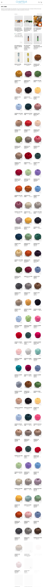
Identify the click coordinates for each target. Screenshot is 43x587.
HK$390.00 (19, 31)
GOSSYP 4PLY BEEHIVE (26, 571)
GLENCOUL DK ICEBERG (36, 473)
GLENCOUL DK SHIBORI (36, 522)
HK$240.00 (35, 31)
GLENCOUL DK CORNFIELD (36, 440)
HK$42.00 (35, 66)
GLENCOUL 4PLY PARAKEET (27, 244)
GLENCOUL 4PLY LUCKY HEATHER (18, 228)
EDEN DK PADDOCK (27, 64)
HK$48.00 (18, 65)
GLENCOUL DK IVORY (18, 488)
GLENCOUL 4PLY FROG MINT (27, 180)
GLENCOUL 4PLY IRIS (18, 211)
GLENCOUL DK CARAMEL (17, 440)
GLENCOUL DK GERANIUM (26, 473)
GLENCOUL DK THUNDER (26, 538)
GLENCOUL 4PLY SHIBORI (37, 277)
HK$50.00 (28, 556)
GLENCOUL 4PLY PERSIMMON (27, 260)
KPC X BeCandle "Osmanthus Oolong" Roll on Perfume (27, 47)
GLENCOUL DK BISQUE (19, 407)
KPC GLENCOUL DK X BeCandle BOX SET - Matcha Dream (28, 29)
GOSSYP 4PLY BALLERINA (17, 571)
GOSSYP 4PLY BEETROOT (36, 571)
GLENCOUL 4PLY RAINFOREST (18, 277)
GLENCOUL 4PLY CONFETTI (37, 147)
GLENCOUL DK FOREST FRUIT (36, 456)
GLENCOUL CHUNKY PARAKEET (37, 359)
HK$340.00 (26, 31)
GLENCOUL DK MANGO (17, 505)
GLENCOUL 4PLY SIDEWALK (18, 293)
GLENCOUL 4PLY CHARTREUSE (18, 147)
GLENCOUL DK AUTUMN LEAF (26, 392)
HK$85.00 (25, 311)
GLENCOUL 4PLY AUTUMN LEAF (37, 65)
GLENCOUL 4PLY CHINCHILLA (27, 147)
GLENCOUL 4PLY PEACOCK (37, 244)
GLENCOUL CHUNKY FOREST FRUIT (37, 343)
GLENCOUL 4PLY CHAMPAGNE (37, 130)
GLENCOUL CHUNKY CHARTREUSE (27, 326)
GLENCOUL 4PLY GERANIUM (37, 180)
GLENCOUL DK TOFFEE (38, 537)
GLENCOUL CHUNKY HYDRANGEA (18, 359)
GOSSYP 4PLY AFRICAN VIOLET (27, 555)
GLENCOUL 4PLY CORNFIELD (18, 163)
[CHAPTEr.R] (21, 2)
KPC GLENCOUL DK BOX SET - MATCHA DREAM (18, 46)
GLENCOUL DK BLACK (28, 407)
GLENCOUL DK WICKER (17, 555)
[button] (39, 2)
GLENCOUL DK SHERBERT (26, 522)
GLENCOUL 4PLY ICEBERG (37, 196)
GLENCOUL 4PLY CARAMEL (18, 130)
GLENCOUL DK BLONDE (36, 408)
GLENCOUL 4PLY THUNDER (27, 293)
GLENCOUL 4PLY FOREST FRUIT (18, 180)
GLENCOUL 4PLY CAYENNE (27, 130)
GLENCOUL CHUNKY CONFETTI (37, 326)
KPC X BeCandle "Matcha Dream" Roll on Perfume (38, 46)
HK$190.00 (16, 48)
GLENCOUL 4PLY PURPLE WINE (37, 260)
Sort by (16, 14)
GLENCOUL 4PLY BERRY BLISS (27, 81)
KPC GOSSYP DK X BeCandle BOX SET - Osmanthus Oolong (18, 29)
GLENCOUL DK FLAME (19, 455)
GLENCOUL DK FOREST (26, 456)
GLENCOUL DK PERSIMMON (17, 522)
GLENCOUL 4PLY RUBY (28, 276)
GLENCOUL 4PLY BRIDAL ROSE (37, 114)
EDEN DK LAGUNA (18, 64)
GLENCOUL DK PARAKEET (36, 505)
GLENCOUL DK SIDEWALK (17, 538)
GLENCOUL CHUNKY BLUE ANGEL (18, 326)
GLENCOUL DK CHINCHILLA (26, 440)
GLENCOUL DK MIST (27, 504)
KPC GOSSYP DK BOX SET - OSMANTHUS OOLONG (37, 29)
